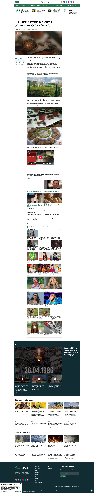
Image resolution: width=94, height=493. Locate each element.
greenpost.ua (38, 490)
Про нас (49, 466)
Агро (43, 5)
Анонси (52, 5)
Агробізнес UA (28, 17)
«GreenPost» (29, 489)
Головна (16, 17)
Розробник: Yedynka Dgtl (75, 486)
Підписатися (63, 476)
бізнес (24, 62)
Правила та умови (67, 486)
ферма (16, 62)
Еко (28, 5)
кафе (16, 64)
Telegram (56, 226)
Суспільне (36, 60)
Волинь (19, 64)
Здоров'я (33, 5)
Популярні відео (22, 345)
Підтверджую (18, 491)
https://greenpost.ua (70, 489)
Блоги (47, 5)
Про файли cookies (4, 491)
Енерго (38, 5)
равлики (20, 62)
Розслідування (59, 5)
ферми (23, 64)
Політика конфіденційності (58, 486)
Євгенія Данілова (18, 29)
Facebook (41, 226)
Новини (17, 5)
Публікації (23, 5)
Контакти (50, 468)
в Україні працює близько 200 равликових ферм (43, 174)
